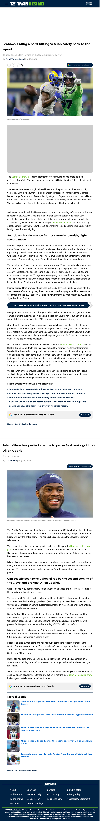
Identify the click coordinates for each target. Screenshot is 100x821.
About (13, 790)
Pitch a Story (53, 794)
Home (10, 424)
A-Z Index (14, 803)
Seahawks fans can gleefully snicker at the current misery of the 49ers (45, 389)
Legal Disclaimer (55, 799)
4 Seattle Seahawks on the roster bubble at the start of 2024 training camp (47, 402)
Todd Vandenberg (15, 59)
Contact (51, 790)
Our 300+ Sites (74, 790)
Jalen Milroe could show (80, 675)
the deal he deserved (62, 222)
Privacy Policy (73, 794)
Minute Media (15, 810)
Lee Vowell (11, 460)
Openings (31, 790)
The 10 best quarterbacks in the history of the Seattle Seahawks (42, 397)
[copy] (22, 65)
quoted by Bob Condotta (73, 344)
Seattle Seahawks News (26, 424)
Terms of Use (16, 799)
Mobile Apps (16, 794)
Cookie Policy (33, 799)
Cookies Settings (35, 803)
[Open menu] (6, 3)
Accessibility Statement (78, 799)
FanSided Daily (34, 794)
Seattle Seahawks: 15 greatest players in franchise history (38, 406)
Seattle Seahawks (21, 176)
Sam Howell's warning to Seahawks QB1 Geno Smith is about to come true (47, 393)
